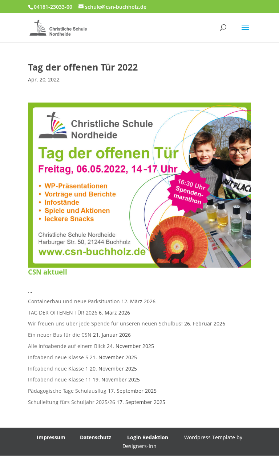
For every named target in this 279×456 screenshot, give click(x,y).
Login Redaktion (147, 437)
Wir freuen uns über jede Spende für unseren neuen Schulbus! (105, 323)
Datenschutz (95, 437)
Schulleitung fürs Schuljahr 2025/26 (71, 402)
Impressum (51, 437)
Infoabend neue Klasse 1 (58, 368)
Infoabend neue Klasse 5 (58, 357)
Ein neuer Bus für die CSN (60, 334)
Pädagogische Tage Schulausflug (67, 390)
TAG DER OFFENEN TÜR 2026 (62, 312)
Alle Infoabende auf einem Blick (66, 346)
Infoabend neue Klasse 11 (59, 379)
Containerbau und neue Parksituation (74, 301)
